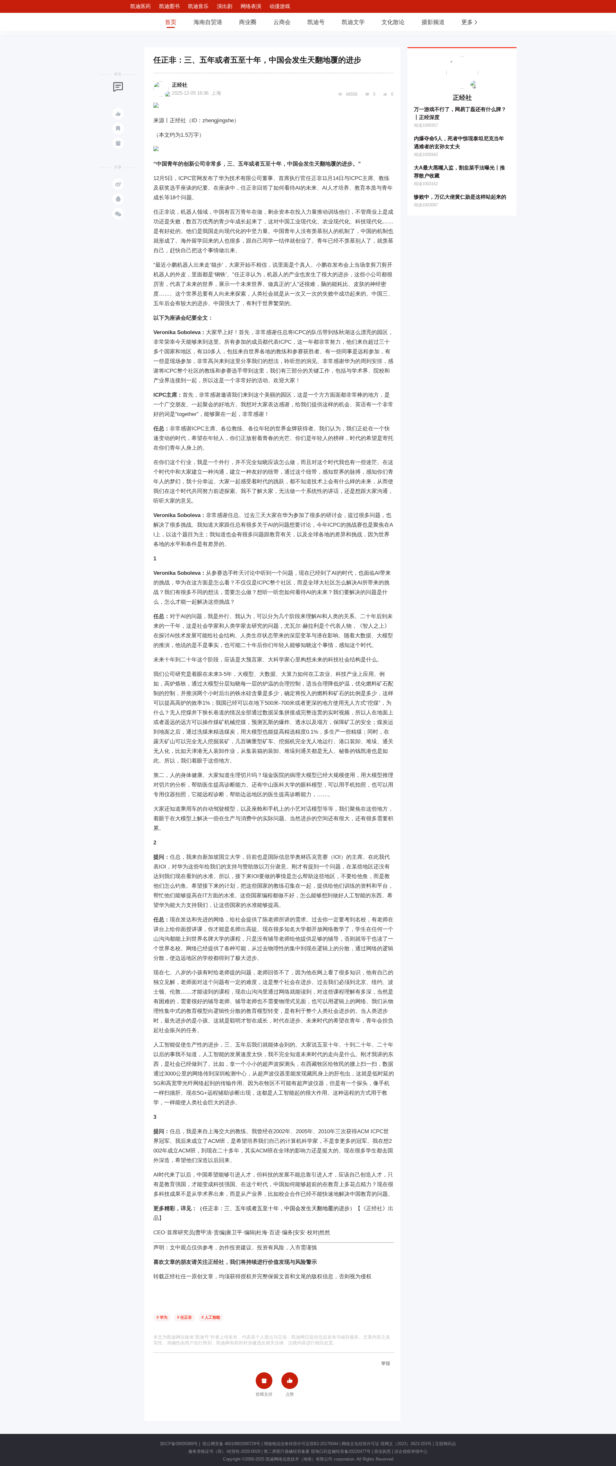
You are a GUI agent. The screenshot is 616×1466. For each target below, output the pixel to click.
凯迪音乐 (198, 6)
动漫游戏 (280, 6)
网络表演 (251, 6)
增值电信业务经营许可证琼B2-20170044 (301, 1443)
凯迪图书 (169, 6)
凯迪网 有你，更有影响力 (135, 22)
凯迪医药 (140, 6)
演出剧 (224, 6)
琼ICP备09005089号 (179, 1443)
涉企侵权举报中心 (411, 1451)
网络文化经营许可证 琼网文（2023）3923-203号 (387, 1443)
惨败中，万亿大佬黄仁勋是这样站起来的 (460, 197)
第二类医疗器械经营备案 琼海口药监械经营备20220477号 (317, 1451)
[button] (470, 22)
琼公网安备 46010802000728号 (230, 1443)
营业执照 (382, 1451)
